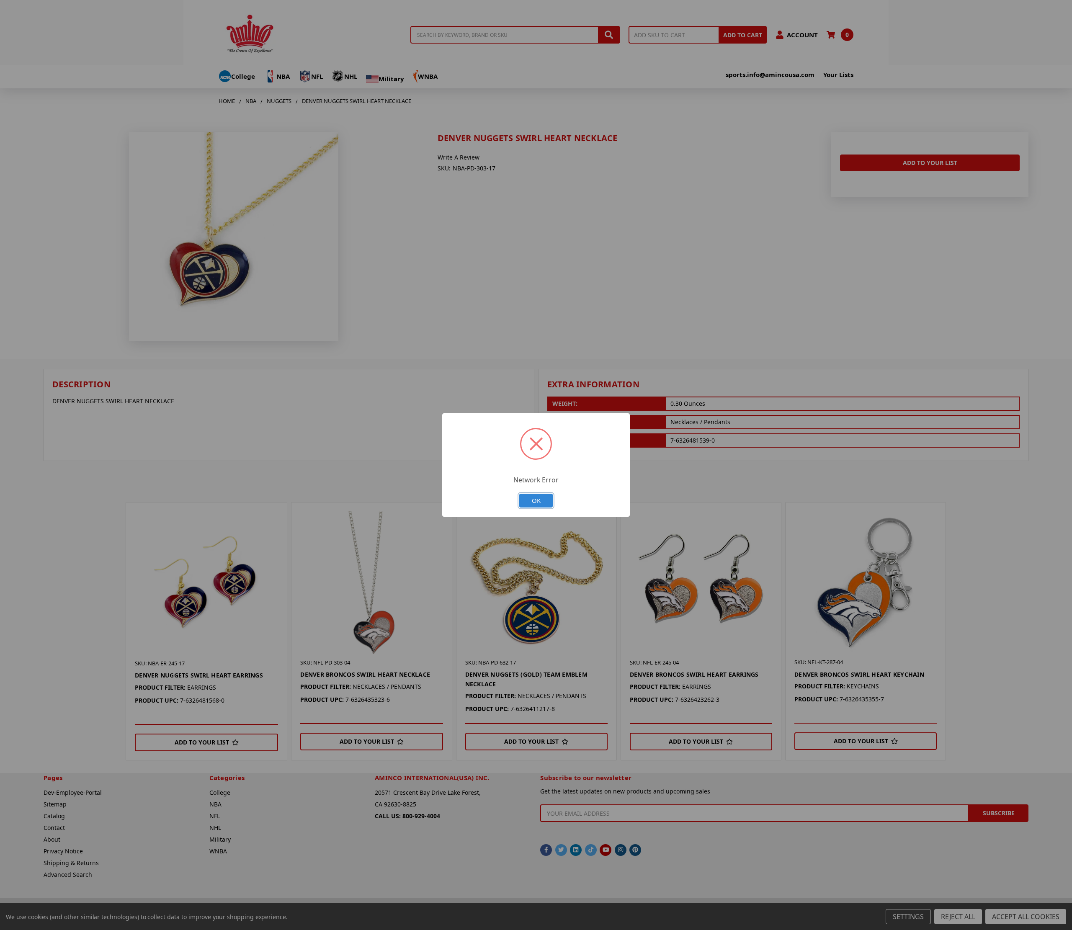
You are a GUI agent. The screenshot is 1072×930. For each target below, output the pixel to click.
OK (536, 500)
